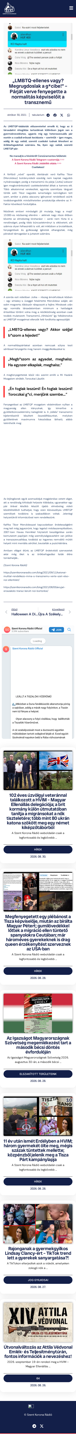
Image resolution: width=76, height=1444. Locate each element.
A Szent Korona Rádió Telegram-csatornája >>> (38, 159)
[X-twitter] (42, 1426)
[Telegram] (34, 1426)
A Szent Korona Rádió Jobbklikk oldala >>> (38, 163)
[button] (48, 115)
